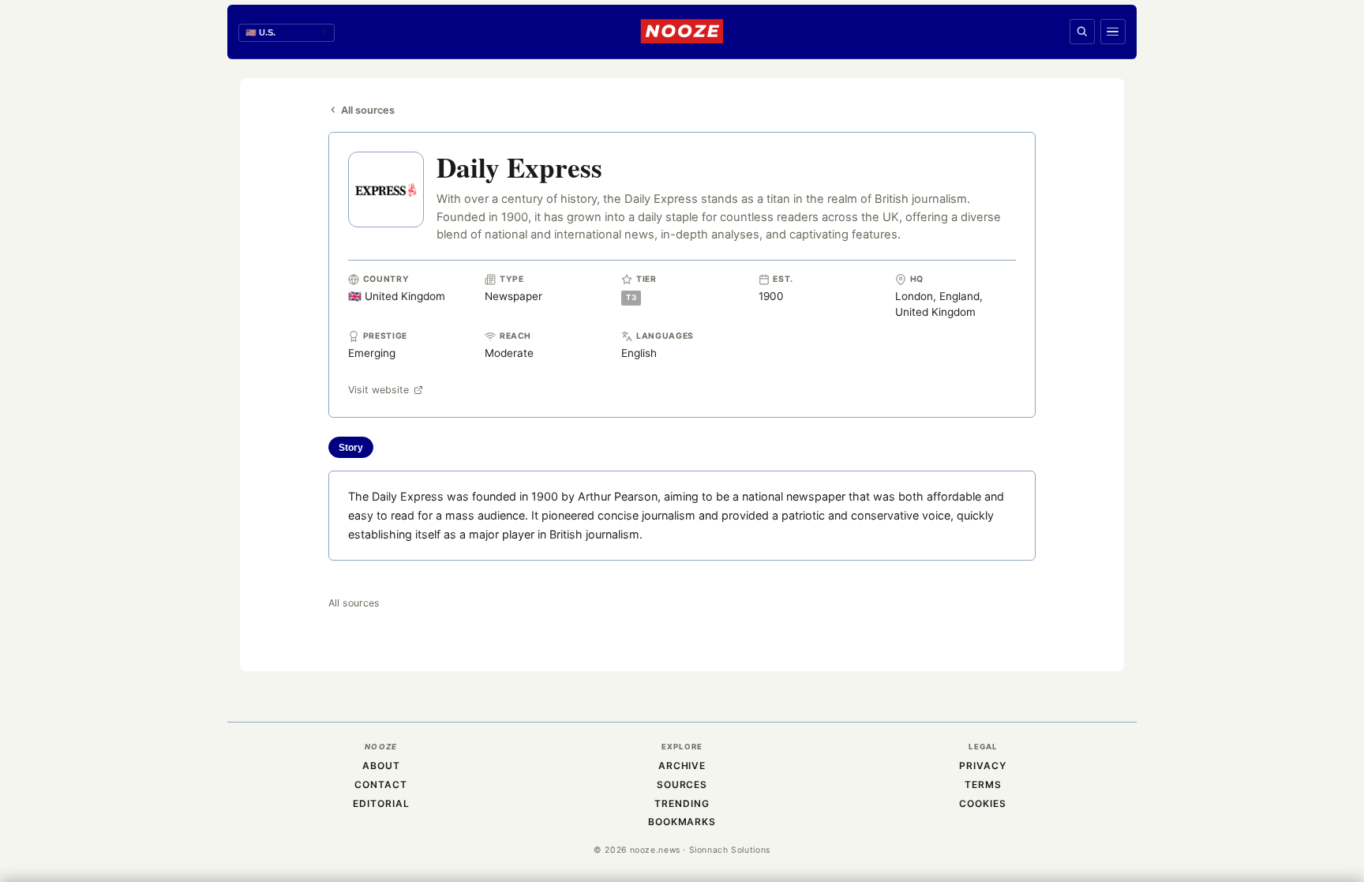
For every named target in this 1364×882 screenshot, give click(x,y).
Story (351, 447)
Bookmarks (682, 822)
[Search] (1082, 31)
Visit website (378, 390)
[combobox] (286, 33)
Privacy (982, 765)
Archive (682, 765)
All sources (368, 110)
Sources (682, 784)
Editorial (381, 803)
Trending (682, 803)
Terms (983, 784)
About (381, 765)
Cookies (982, 803)
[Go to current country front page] (682, 32)
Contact (380, 784)
